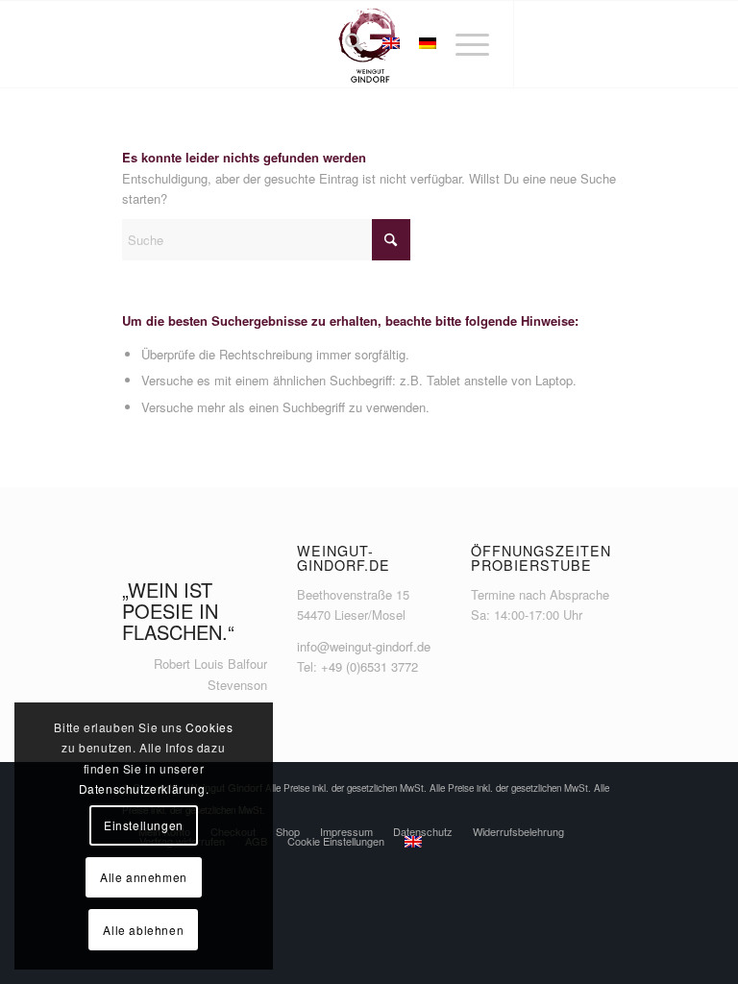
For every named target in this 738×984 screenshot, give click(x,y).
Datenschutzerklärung (142, 788)
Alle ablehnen (143, 930)
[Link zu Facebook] (543, 44)
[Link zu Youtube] (601, 44)
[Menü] (462, 44)
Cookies (209, 727)
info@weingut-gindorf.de (363, 646)
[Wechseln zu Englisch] (413, 842)
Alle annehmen (143, 877)
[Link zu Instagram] (572, 44)
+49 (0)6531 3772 (369, 666)
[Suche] (344, 44)
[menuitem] (344, 44)
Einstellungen (144, 825)
